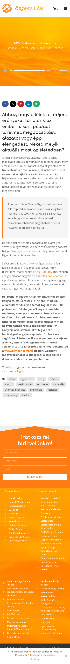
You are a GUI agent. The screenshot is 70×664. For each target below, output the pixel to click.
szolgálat (52, 389)
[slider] (63, 73)
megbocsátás (25, 384)
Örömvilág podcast (15, 389)
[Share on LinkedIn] (29, 104)
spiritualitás (36, 389)
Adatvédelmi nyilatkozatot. (41, 655)
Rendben (35, 659)
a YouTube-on (42, 272)
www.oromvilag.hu (13, 371)
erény (41, 379)
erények (54, 379)
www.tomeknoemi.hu (18, 351)
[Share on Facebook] (5, 104)
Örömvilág (45, 48)
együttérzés (27, 379)
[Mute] (56, 70)
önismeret (42, 384)
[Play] (5, 70)
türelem (26, 395)
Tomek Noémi (28, 48)
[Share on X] (13, 104)
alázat (12, 379)
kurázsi (8, 384)
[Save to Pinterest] (21, 104)
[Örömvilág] (22, 8)
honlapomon (55, 276)
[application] (35, 70)
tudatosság (11, 395)
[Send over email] (36, 104)
